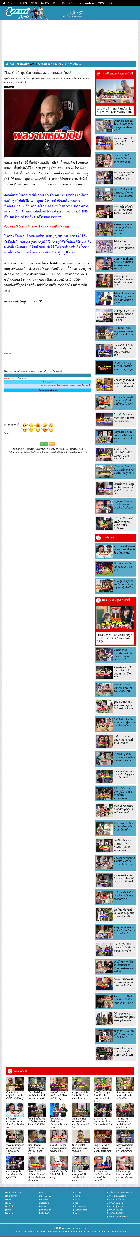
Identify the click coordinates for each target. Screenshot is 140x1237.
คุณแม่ (78, 1199)
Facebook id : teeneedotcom (76, 1231)
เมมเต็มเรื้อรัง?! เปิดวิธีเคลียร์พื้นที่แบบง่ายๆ (58, 1174)
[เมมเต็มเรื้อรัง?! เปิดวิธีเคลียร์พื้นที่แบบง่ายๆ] (59, 1163)
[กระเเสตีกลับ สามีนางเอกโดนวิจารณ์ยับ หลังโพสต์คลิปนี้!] (104, 194)
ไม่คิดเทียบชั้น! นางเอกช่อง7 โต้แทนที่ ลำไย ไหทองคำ (79, 1175)
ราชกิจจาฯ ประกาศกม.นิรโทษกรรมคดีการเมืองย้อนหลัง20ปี (124, 315)
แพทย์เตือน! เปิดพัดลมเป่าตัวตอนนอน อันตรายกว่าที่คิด (80, 1123)
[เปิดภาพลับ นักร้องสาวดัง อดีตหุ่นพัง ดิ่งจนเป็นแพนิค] (104, 828)
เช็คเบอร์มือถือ (81, 1210)
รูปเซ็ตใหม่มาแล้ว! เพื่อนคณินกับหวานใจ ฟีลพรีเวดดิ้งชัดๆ (123, 705)
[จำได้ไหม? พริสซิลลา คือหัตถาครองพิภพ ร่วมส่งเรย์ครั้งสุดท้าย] (104, 966)
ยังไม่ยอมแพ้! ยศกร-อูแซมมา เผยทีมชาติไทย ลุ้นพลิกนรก (124, 549)
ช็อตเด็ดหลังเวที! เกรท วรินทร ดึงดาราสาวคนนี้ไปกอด (122, 672)
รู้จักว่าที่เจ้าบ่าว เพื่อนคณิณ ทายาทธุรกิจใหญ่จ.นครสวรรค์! (123, 793)
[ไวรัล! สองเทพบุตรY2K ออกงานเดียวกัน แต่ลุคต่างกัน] (37, 1136)
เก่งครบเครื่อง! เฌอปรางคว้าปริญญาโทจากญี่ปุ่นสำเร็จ (124, 774)
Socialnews (89, 3)
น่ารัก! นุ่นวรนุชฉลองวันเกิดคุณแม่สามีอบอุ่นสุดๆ (123, 740)
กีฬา (54, 3)
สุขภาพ (10, 1213)
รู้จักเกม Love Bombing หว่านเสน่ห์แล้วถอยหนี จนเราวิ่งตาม (123, 1123)
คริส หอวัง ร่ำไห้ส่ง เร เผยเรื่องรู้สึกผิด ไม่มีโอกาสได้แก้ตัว (123, 210)
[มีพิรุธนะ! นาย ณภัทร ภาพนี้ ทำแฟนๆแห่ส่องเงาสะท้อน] (104, 758)
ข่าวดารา (11, 3)
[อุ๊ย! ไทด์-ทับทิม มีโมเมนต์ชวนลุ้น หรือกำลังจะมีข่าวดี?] (104, 914)
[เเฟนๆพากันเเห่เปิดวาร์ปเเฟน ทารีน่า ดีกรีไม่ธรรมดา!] (104, 177)
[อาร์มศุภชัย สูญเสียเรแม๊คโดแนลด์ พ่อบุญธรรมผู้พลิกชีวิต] (104, 585)
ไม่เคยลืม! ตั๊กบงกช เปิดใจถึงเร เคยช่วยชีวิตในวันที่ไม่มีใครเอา (36, 1123)
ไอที (76, 1203)
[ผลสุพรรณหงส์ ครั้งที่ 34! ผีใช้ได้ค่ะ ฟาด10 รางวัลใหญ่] (103, 1136)
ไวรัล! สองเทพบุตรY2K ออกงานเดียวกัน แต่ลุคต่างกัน (36, 1149)
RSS (113, 1231)
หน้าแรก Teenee (14, 1192)
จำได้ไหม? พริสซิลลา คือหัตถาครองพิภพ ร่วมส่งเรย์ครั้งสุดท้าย (123, 966)
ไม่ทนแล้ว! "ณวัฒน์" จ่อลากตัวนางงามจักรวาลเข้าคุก (58, 1123)
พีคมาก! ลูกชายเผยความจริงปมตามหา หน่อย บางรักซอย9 (124, 383)
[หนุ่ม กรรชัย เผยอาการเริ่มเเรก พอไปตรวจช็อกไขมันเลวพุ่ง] (104, 506)
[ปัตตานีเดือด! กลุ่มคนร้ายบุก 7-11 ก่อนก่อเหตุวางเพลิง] (104, 419)
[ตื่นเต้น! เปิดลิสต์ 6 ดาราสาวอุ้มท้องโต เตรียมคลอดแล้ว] (104, 810)
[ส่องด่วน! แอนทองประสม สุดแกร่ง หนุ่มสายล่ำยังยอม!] (104, 1053)
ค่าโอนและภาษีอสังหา (118, 1196)
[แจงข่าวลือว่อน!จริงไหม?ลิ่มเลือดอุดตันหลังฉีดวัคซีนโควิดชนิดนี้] (104, 125)
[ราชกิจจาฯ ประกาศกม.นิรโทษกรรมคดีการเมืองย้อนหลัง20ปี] (104, 315)
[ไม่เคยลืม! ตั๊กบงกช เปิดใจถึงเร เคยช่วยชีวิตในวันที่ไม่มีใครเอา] (37, 1110)
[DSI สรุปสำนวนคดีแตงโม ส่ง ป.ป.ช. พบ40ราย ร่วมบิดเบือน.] (115, 91)
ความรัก (78, 1192)
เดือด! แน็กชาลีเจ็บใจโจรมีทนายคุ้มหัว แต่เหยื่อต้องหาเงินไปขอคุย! (37, 1175)
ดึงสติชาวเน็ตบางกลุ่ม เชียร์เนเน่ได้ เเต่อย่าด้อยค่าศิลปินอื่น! (123, 454)
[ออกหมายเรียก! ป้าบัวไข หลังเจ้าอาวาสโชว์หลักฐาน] (104, 143)
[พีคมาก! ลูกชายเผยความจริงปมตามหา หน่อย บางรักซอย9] (104, 384)
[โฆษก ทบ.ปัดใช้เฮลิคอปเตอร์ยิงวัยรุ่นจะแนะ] (81, 1136)
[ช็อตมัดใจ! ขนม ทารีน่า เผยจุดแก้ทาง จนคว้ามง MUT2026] (104, 229)
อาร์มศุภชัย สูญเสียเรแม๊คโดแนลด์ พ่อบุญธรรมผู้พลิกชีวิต (123, 584)
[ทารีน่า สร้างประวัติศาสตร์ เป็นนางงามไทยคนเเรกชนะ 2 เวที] (104, 654)
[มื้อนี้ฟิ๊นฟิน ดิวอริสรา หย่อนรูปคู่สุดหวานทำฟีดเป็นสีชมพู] (104, 724)
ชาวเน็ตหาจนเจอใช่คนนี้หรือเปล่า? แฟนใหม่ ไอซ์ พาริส (124, 930)
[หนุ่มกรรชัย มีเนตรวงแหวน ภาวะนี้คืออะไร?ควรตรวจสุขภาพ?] (104, 263)
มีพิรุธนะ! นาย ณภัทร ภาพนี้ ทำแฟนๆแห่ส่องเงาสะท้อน (124, 757)
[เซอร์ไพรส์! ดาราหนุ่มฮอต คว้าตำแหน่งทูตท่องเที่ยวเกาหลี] (104, 845)
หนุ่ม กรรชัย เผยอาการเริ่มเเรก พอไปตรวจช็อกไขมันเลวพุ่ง (124, 506)
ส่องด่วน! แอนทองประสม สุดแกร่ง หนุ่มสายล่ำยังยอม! (123, 1051)
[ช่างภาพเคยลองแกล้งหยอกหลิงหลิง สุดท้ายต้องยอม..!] (104, 689)
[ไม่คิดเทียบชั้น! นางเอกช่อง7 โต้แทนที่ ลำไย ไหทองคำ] (81, 1163)
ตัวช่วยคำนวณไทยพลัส (118, 1217)
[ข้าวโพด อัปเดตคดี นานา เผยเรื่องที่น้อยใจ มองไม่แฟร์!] (104, 402)
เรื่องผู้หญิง (45, 1213)
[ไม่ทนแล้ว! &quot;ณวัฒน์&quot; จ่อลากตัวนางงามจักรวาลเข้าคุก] (104, 298)
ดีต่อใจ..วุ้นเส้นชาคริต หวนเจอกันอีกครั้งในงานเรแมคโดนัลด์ (124, 280)
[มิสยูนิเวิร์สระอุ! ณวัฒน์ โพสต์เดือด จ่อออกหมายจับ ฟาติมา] (104, 436)
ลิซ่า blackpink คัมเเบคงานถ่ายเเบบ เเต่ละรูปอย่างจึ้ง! (124, 1017)
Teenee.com (81, 1228)
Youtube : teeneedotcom (26, 1231)
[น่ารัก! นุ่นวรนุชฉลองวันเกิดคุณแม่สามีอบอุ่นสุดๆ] (104, 741)
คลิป (9, 1203)
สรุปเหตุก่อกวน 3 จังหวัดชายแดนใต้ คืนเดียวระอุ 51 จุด (123, 366)
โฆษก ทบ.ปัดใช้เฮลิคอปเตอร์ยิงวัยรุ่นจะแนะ (80, 1147)
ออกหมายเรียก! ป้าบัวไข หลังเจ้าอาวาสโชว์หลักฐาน (124, 141)
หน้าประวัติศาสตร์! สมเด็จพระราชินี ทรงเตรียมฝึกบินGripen (123, 523)
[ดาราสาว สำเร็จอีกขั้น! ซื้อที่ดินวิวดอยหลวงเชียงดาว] (81, 1084)
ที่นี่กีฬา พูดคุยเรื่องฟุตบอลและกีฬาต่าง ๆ (43, 79)
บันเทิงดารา (12, 1196)
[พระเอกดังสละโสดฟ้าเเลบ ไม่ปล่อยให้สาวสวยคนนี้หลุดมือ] (104, 880)
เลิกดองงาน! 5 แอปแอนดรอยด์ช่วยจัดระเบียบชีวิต (124, 1095)
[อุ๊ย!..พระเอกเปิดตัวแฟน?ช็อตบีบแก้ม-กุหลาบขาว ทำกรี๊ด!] (104, 1001)
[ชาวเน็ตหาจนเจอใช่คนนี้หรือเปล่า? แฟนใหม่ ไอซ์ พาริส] (104, 932)
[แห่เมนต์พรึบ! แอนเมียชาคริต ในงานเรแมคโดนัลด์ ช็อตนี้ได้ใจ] (115, 617)
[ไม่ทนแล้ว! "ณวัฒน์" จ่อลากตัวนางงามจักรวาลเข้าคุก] (59, 1110)
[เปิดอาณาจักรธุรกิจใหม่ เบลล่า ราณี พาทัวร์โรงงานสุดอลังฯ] (104, 471)
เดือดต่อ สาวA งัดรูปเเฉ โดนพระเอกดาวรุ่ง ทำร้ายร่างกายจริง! (124, 488)
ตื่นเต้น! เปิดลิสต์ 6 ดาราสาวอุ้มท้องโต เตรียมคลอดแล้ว (123, 809)
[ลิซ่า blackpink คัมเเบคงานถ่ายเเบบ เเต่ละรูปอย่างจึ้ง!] (104, 1018)
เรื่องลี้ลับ (45, 1203)
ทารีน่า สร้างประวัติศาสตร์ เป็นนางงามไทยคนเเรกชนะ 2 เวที (123, 654)
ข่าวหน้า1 (23, 3)
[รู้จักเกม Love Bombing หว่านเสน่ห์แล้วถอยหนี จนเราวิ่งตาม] (125, 1110)
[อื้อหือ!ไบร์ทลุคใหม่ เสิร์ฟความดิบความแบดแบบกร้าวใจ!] (104, 983)
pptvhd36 (35, 301)
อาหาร (72, 3)
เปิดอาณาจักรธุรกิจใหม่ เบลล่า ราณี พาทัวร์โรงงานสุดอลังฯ (124, 470)
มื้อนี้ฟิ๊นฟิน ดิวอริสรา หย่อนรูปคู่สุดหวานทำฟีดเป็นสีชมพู (124, 722)
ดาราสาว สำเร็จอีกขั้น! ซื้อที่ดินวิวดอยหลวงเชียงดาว (80, 1095)
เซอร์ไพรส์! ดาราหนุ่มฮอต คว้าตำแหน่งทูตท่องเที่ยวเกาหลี (122, 845)
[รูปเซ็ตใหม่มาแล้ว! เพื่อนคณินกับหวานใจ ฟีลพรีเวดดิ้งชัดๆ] (104, 706)
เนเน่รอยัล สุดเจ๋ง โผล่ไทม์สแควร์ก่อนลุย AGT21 (14, 1174)
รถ (80, 3)
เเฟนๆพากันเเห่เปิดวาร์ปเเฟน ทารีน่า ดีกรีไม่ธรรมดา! (124, 175)
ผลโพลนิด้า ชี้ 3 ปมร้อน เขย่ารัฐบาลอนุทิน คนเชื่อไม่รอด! (123, 350)
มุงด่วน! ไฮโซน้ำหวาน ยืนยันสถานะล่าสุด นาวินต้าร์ (124, 158)
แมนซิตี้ (67, 79)
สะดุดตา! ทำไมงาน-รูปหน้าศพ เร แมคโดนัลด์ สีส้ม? (124, 1034)
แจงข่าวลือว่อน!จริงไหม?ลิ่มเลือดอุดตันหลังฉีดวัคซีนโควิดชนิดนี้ (124, 125)
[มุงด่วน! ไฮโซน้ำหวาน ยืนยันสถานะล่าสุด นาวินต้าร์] (104, 160)
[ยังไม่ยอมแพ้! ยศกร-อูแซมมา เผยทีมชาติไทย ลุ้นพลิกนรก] (104, 551)
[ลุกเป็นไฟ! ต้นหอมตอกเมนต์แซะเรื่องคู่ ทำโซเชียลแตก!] (59, 1136)
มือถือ (43, 1206)
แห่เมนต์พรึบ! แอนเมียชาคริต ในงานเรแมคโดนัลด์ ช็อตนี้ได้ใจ (114, 638)
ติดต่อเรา (121, 1231)
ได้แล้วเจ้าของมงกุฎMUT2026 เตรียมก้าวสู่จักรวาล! (124, 244)
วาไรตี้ (10, 1206)
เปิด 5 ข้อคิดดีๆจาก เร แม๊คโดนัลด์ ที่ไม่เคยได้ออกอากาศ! (36, 1095)
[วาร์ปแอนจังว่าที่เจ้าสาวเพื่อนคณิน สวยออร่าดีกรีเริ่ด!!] (104, 897)
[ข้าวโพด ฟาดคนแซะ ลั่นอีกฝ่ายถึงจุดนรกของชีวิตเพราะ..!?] (103, 1163)
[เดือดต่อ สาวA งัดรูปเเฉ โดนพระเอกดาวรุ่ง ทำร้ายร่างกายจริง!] (104, 488)
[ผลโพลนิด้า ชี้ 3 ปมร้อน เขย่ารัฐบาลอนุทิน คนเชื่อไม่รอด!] (104, 350)
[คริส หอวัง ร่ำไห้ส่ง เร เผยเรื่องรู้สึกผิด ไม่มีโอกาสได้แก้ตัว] (104, 211)
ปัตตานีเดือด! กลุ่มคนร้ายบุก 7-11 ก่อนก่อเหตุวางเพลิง (124, 418)
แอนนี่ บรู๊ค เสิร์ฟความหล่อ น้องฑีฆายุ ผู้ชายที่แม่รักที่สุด (124, 947)
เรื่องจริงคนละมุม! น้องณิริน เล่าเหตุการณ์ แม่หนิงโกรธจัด (102, 1096)
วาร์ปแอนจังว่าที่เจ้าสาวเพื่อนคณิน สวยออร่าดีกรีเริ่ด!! (124, 895)
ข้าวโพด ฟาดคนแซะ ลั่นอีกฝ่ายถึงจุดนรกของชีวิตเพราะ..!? (103, 1175)
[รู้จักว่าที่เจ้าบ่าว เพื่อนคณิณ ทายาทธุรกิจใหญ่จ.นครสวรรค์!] (104, 793)
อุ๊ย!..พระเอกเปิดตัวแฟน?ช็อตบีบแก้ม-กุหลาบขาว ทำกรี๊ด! (124, 999)
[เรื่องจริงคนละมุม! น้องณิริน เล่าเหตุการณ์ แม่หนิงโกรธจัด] (103, 1084)
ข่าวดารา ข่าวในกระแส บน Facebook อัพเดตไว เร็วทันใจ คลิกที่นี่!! (35, 371)
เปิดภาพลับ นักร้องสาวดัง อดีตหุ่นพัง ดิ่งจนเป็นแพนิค (123, 826)
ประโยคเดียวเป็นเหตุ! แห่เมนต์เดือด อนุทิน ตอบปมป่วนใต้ (123, 332)
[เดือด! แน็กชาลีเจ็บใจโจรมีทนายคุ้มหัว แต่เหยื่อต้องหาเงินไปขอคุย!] (37, 1163)
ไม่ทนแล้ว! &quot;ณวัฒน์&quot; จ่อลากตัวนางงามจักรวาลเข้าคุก (124, 298)
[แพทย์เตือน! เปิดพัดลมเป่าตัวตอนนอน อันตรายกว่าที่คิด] (81, 1110)
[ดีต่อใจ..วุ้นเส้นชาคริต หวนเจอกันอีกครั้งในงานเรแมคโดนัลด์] (104, 281)
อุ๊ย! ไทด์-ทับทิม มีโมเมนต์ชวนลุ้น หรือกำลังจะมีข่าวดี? (124, 913)
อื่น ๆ (111, 3)
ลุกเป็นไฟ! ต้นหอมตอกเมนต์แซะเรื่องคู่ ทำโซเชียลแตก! (58, 1147)
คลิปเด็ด (34, 3)
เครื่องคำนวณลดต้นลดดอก (120, 1192)
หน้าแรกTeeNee (14, 79)
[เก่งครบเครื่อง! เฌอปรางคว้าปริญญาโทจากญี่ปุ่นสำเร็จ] (104, 776)
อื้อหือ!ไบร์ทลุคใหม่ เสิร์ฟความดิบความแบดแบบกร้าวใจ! (123, 982)
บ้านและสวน (80, 1206)
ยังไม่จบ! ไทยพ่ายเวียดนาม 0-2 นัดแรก (123, 567)
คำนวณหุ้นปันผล (116, 1206)
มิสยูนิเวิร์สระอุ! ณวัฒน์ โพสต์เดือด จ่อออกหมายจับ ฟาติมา (124, 436)
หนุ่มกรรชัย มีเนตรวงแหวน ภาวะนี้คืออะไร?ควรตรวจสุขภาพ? (123, 263)
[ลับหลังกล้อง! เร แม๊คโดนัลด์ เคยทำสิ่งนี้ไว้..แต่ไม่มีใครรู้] (15, 1084)
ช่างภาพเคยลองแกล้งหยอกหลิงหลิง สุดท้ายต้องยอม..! (124, 688)
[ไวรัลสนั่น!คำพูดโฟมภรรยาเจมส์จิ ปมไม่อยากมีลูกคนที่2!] (125, 1163)
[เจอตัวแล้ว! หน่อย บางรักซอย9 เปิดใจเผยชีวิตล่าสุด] (59, 1084)
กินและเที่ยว (46, 1210)
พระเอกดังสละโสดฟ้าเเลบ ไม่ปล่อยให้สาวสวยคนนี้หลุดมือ (124, 878)
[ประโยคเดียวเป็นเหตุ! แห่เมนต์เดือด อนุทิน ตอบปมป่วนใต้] (104, 332)
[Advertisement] (70, 39)
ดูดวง (77, 1213)
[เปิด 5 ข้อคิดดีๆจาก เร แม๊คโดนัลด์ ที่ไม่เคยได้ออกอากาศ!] (37, 1084)
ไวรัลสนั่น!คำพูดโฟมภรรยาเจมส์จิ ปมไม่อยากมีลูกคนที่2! (124, 1175)
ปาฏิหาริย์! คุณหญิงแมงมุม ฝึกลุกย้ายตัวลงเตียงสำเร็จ (103, 1121)
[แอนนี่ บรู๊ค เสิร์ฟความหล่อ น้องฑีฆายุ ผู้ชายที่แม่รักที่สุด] (104, 949)
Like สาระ (45, 3)
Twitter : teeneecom (100, 1231)
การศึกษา (101, 3)
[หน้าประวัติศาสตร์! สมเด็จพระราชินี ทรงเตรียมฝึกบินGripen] (104, 523)
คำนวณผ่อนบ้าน (116, 1203)
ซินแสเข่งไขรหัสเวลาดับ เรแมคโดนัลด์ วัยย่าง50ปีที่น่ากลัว (15, 1149)
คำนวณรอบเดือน (116, 1210)
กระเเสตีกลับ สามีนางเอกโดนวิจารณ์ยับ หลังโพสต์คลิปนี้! (124, 192)
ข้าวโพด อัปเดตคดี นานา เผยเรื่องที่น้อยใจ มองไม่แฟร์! (123, 400)
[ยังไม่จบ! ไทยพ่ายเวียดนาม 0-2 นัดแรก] (104, 568)
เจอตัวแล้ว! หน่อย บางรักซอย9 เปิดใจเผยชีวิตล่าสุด (58, 1095)
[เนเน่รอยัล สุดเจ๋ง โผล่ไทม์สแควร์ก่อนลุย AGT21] (15, 1163)
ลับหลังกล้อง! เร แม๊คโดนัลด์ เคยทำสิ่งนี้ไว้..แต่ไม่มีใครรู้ (14, 1095)
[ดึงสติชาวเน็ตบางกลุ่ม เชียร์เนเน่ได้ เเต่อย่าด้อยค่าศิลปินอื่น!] (104, 454)
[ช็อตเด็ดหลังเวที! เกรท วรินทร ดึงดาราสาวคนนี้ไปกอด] (104, 672)
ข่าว (9, 1199)
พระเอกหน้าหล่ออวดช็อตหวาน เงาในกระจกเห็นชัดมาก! (124, 861)
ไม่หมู (63, 3)
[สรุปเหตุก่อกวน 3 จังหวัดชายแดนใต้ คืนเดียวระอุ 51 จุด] (104, 367)
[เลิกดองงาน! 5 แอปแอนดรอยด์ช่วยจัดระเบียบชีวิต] (125, 1084)
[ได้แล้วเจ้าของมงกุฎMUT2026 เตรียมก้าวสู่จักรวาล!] (104, 246)
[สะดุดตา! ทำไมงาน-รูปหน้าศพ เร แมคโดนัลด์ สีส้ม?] (104, 1035)
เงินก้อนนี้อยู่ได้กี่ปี (116, 1213)
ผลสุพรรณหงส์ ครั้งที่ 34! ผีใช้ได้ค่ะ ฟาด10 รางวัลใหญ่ (102, 1147)
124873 (33, 64)
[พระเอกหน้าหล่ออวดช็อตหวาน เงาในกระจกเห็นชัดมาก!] (104, 862)
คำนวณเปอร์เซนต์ (116, 1199)
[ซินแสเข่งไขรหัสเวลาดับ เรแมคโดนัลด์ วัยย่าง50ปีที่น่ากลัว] (15, 1136)
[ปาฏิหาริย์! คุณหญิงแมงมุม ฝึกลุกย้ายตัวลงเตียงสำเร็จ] (103, 1110)
